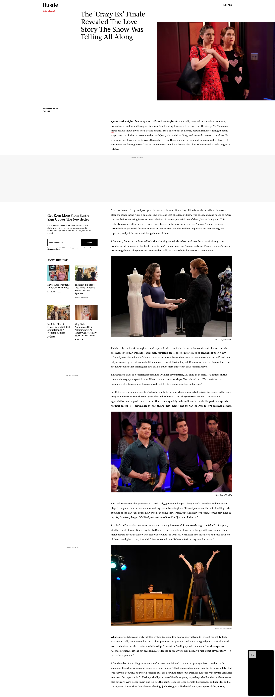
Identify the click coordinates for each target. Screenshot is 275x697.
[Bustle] (50, 5)
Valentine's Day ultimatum (184, 210)
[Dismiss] (270, 652)
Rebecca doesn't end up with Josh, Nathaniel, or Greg (157, 135)
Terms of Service (90, 248)
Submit (89, 242)
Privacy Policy (55, 249)
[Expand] (251, 652)
